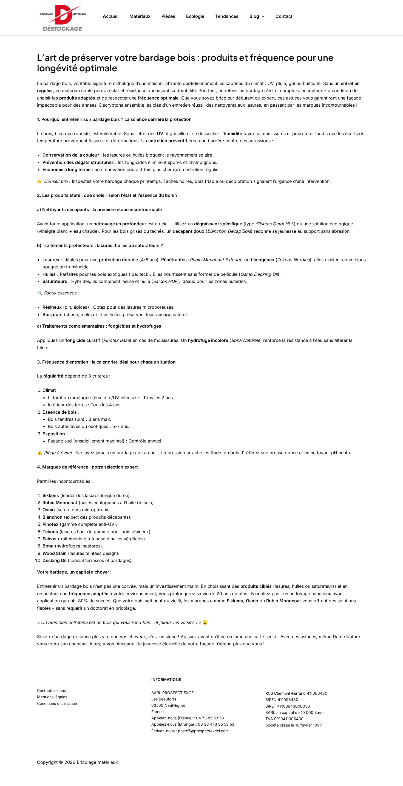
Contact (284, 16)
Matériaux (140, 16)
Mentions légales (52, 696)
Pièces (168, 16)
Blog (254, 16)
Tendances (227, 16)
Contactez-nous (51, 690)
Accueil (110, 16)
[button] (262, 16)
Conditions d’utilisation (57, 703)
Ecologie (195, 16)
